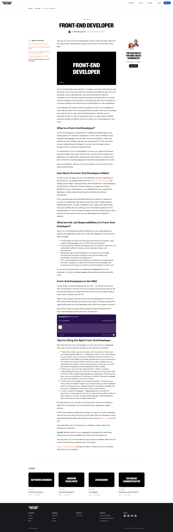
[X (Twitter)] (125, 516)
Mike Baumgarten (80, 32)
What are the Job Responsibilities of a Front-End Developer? (39, 52)
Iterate (30, 8)
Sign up (167, 3)
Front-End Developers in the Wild (38, 56)
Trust (53, 518)
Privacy (131, 528)
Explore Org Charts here (66, 447)
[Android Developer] (71, 479)
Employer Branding (105, 515)
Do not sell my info (140, 528)
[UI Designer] (101, 479)
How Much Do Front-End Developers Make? (39, 47)
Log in (159, 3)
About (30, 515)
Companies (79, 515)
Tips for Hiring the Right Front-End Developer (38, 60)
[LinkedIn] (128, 516)
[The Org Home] (7, 3)
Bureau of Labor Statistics (99, 181)
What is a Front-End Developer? (38, 44)
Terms (125, 528)
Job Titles (37, 8)
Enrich (141, 3)
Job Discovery (104, 521)
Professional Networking (107, 518)
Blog (29, 521)
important (104, 418)
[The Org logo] (33, 507)
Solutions (54, 515)
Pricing (54, 521)
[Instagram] (135, 516)
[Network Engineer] (41, 479)
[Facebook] (132, 516)
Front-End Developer (49, 8)
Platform (131, 3)
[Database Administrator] (132, 479)
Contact (30, 518)
